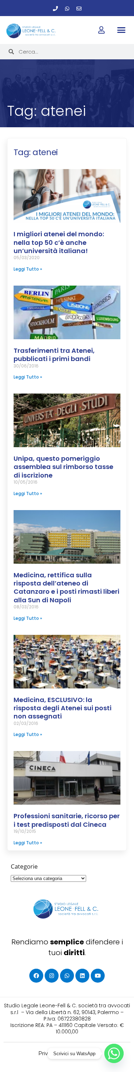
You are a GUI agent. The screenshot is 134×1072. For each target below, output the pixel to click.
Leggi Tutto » (28, 269)
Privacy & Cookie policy (67, 1053)
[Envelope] (79, 9)
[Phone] (55, 9)
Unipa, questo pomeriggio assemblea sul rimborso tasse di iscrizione (63, 467)
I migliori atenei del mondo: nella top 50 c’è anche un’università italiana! (59, 242)
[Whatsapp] (67, 9)
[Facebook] (36, 976)
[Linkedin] (82, 976)
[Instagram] (52, 976)
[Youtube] (98, 976)
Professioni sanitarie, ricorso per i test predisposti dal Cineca (67, 820)
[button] (121, 29)
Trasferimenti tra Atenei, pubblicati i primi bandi (54, 354)
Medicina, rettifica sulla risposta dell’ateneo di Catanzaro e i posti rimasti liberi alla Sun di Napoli (66, 587)
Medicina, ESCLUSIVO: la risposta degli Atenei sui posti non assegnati (62, 708)
